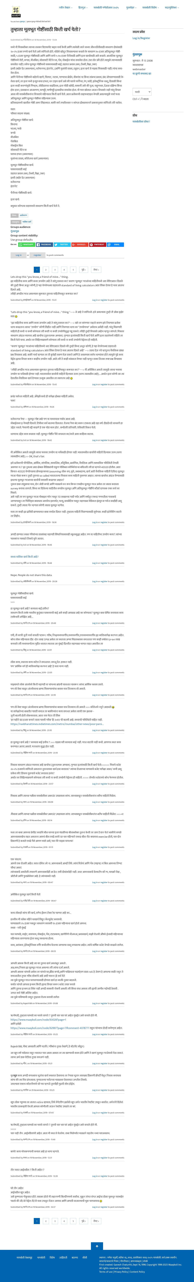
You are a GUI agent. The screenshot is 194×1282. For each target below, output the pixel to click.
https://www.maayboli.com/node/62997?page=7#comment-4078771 (50, 1028)
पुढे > (84, 270)
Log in (19, 255)
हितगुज (82, 7)
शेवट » (96, 270)
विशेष (52, 1258)
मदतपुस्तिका (171, 7)
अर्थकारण (23, 215)
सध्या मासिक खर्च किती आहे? (24, 557)
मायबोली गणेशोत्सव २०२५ (106, 7)
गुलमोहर (130, 7)
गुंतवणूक (15, 231)
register (37, 255)
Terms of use (105, 1272)
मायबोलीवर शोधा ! (141, 121)
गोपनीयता (124, 1261)
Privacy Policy (121, 1272)
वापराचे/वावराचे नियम (108, 1261)
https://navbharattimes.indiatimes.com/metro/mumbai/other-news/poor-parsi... (57, 724)
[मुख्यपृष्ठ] (16, 11)
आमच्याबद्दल (136, 1261)
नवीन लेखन (64, 7)
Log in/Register (141, 38)
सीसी (84, 1258)
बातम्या (75, 1258)
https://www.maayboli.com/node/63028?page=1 (38, 1020)
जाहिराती (63, 1258)
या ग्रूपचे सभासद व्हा (142, 73)
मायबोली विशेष (149, 7)
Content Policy (137, 1272)
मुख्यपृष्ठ (22, 21)
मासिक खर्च (27, 222)
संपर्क (145, 1261)
